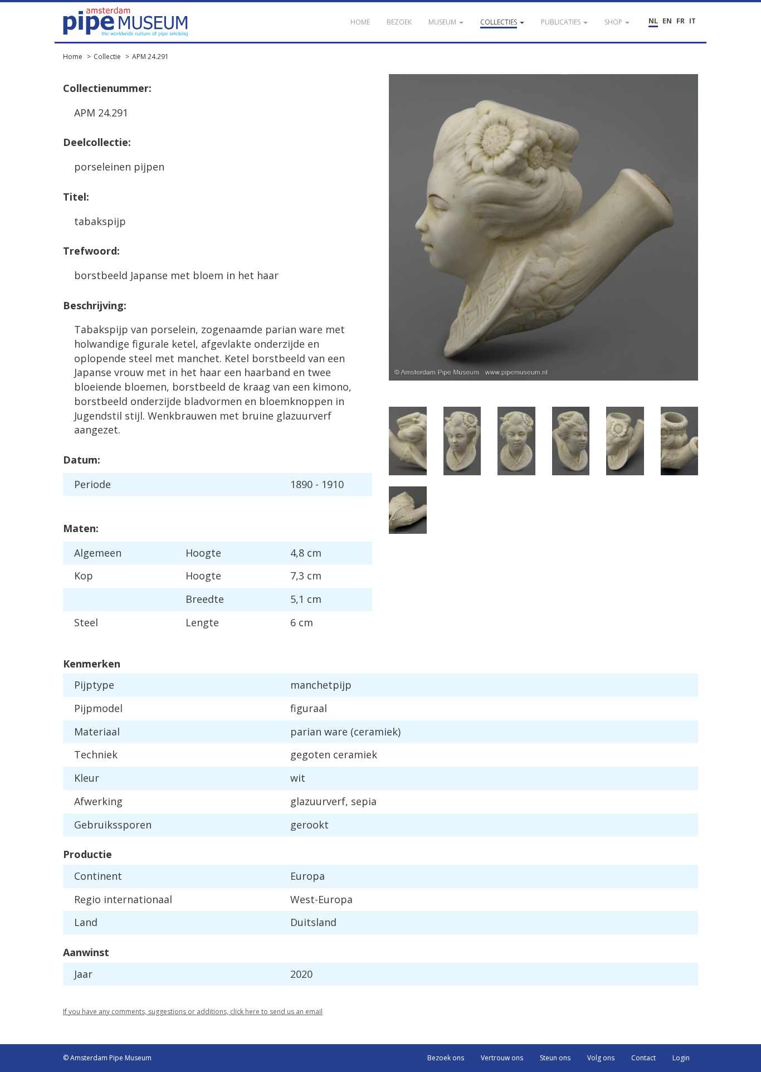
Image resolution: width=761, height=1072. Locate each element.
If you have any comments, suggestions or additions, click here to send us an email (193, 1011)
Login (681, 1058)
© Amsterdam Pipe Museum (107, 1058)
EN (667, 21)
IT (692, 21)
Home (72, 56)
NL (653, 21)
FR (680, 21)
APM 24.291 (150, 56)
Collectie (107, 56)
